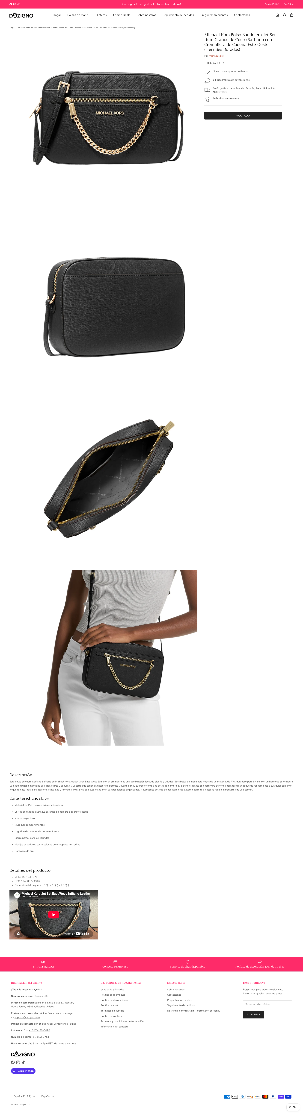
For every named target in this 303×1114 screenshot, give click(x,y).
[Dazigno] (21, 15)
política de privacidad (112, 989)
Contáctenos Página (65, 1024)
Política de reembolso (113, 995)
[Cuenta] (277, 15)
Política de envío (110, 1005)
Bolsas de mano (77, 15)
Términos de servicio (112, 1010)
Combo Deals (121, 15)
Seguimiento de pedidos (178, 15)
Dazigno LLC (24, 1104)
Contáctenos (242, 15)
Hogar (57, 15)
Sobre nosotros (146, 15)
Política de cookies (111, 1016)
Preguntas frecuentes (214, 15)
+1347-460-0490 (39, 1030)
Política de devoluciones (114, 1000)
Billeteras (101, 15)
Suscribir (253, 1014)
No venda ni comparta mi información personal (193, 1010)
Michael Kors (216, 56)
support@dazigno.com (27, 1017)
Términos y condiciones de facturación (122, 1021)
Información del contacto (114, 1026)
